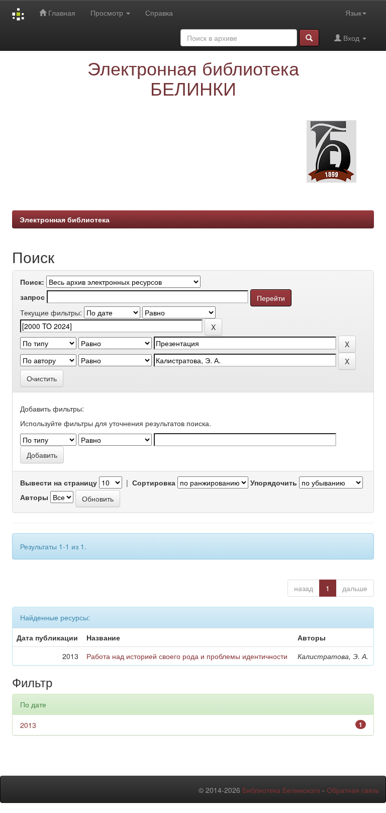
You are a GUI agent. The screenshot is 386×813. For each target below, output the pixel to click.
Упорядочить (273, 482)
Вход (351, 38)
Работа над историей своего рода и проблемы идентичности (186, 656)
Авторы (34, 497)
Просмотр (107, 13)
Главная (60, 13)
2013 (28, 725)
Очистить (42, 378)
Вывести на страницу (58, 482)
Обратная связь (353, 790)
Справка (159, 13)
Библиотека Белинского (281, 790)
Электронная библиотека (65, 219)
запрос (32, 297)
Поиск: (32, 282)
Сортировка (153, 482)
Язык (353, 13)
